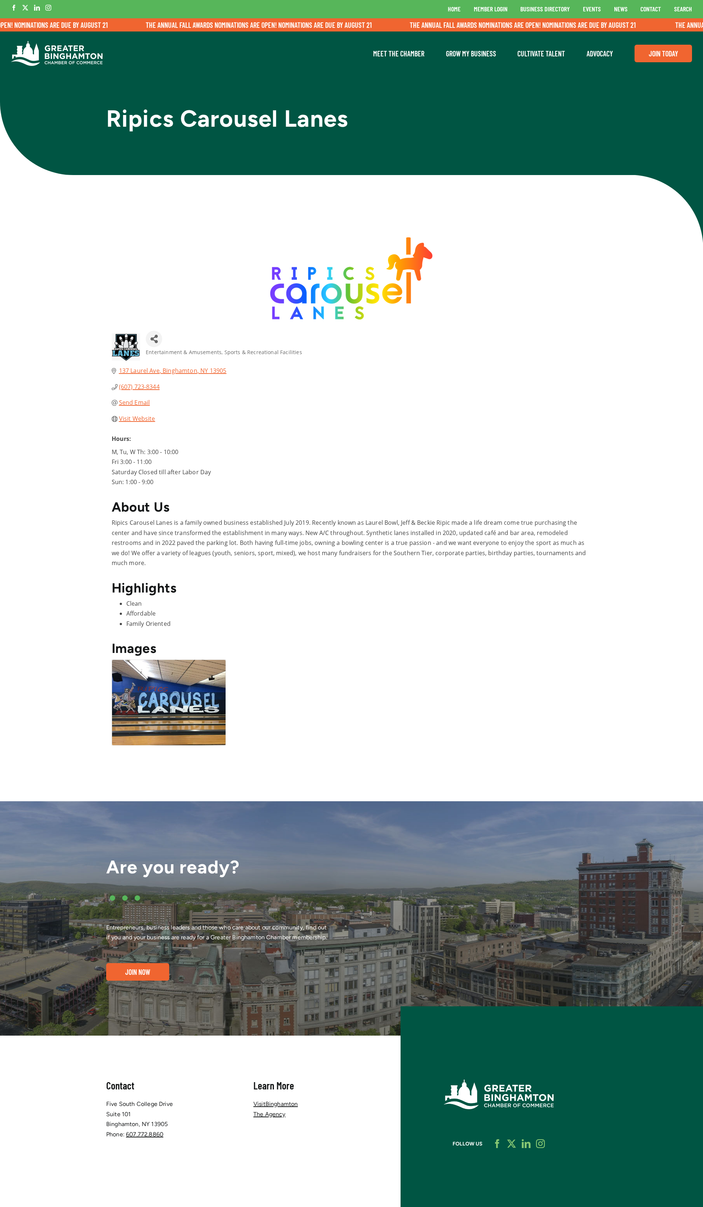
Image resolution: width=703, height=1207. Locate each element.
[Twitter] (25, 8)
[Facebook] (14, 8)
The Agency (269, 1114)
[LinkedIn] (37, 8)
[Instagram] (48, 8)
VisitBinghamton (275, 1103)
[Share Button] (154, 339)
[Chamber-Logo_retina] (499, 1082)
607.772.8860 (144, 1134)
